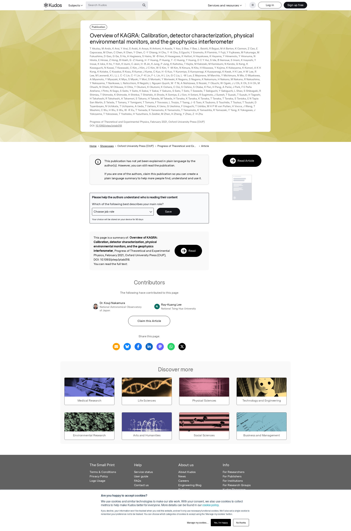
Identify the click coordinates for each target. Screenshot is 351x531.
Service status (143, 472)
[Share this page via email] (116, 346)
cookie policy (210, 505)
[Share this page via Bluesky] (127, 346)
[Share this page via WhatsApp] (171, 346)
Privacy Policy (99, 476)
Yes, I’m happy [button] (221, 522)
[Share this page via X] (182, 346)
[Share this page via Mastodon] (160, 346)
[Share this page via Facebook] (138, 346)
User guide (141, 476)
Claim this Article (149, 321)
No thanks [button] (241, 522)
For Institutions (233, 480)
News (182, 476)
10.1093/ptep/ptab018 (109, 125)
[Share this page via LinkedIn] (149, 346)
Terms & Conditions (103, 472)
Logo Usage (97, 480)
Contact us (141, 485)
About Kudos (187, 472)
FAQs (137, 480)
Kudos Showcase (234, 489)
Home (93, 145)
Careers (183, 480)
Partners (184, 489)
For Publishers (232, 476)
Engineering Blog (189, 485)
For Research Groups (237, 485)
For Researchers (233, 472)
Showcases (107, 145)
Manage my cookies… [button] (197, 522)
